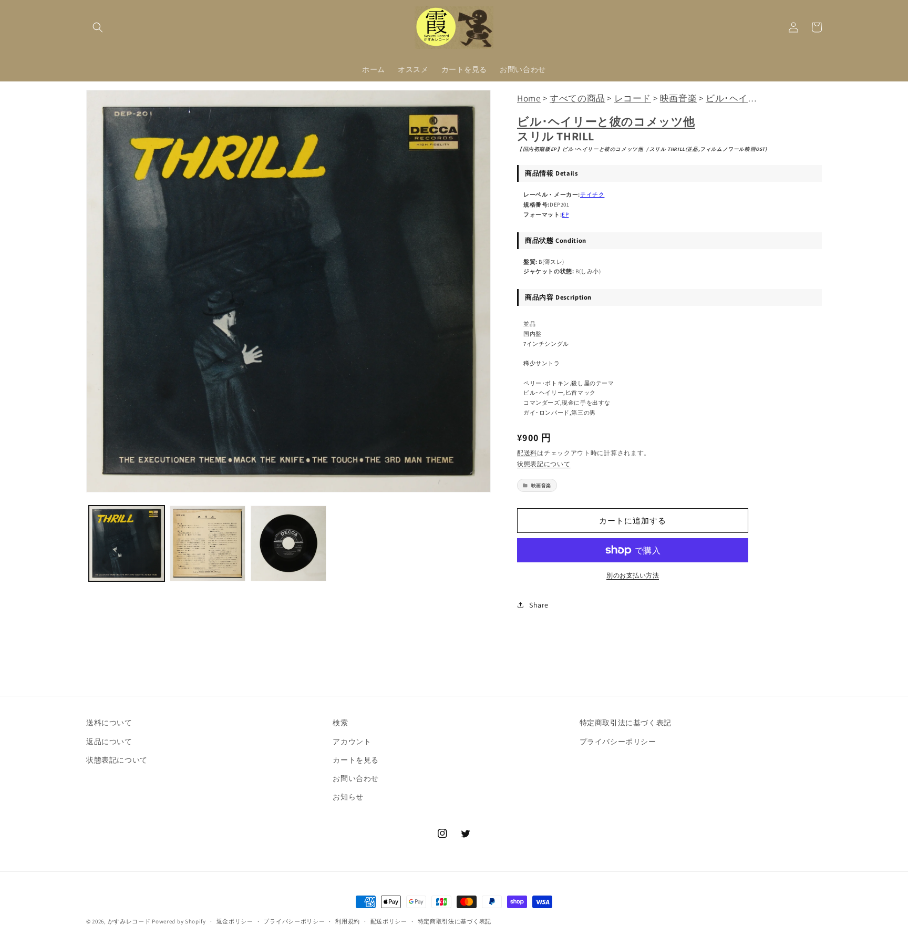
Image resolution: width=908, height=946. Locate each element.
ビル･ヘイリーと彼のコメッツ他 (606, 121)
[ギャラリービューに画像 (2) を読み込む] (207, 543)
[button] (97, 27)
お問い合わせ (356, 778)
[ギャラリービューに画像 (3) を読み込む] (288, 543)
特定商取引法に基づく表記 (626, 722)
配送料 (527, 453)
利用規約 (347, 921)
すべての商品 (577, 98)
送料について (109, 722)
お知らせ (348, 796)
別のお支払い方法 (632, 575)
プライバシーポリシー (618, 741)
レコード (632, 98)
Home (529, 98)
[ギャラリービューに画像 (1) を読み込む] (126, 543)
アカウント (352, 741)
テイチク (592, 194)
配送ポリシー (388, 921)
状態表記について (544, 464)
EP (565, 214)
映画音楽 (678, 98)
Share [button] (539, 605)
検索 (340, 722)
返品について (109, 741)
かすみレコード (129, 921)
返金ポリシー (234, 921)
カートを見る (356, 760)
